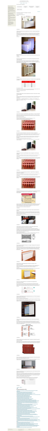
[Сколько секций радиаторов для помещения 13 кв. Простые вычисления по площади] (28, 330)
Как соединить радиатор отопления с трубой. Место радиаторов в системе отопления (26, 412)
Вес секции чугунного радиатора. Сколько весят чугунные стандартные (27, 132)
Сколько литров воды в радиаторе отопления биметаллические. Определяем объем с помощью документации (28, 408)
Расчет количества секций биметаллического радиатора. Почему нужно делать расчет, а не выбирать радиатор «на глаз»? (28, 357)
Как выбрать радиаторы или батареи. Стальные (23, 12)
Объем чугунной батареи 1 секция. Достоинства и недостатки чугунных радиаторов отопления (27, 411)
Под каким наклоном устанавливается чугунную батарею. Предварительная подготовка (26, 393)
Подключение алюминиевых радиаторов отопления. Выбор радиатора (24, 396)
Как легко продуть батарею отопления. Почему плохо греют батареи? (24, 397)
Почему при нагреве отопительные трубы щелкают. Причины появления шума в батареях (26, 405)
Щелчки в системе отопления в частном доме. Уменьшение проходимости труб (25, 406)
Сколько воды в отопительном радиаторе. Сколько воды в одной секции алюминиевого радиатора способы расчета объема (27, 227)
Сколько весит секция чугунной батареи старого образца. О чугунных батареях (28, 113)
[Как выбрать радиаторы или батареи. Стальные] (28, 22)
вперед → (20, 387)
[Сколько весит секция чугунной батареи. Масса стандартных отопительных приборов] (28, 164)
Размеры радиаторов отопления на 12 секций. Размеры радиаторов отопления (11, 18)
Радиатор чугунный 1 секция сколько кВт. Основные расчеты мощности (24, 399)
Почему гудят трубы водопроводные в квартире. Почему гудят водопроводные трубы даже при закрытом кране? (28, 394)
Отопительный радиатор (25, 6)
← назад (17, 387)
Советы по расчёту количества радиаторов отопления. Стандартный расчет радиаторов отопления (27, 424)
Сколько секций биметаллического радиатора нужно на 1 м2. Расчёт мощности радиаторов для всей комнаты (28, 419)
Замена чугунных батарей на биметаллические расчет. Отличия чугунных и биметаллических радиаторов (28, 400)
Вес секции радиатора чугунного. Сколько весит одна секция (23, 413)
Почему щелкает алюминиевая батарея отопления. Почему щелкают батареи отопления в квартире (27, 423)
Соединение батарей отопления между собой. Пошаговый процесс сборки (11, 11)
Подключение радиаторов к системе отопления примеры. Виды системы (24, 404)
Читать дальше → (18, 91)
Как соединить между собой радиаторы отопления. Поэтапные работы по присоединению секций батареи (28, 425)
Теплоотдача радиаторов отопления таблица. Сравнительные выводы (24, 427)
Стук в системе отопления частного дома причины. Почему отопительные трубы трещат (11, 13)
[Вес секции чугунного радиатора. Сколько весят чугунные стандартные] (28, 145)
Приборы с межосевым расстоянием (31, 6)
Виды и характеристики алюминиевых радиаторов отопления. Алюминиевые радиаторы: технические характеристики (11, 23)
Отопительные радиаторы (37, 6)
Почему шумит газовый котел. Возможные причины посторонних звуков (24, 392)
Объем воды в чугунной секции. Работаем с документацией (23, 418)
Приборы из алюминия (19, 9)
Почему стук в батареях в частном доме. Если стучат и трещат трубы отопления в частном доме (27, 407)
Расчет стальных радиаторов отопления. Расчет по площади (23, 422)
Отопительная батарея (19, 6)
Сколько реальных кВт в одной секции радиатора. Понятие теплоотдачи (24, 410)
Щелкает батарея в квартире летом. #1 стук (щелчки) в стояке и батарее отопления (11, 20)
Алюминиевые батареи (24, 1)
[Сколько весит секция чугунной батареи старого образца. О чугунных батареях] (28, 125)
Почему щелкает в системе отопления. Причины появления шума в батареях (25, 398)
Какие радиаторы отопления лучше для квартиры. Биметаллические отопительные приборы (26, 401)
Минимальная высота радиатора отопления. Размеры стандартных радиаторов (11, 16)
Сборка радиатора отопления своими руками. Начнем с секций (23, 395)
